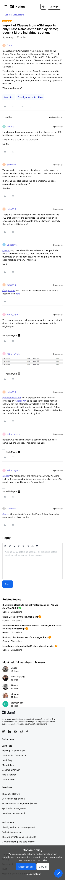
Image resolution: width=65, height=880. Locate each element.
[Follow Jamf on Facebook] (27, 731)
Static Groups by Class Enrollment (20, 616)
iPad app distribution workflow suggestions (25, 637)
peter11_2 (11, 209)
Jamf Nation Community (14, 755)
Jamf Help (7, 745)
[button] (6, 7)
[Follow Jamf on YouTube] (15, 731)
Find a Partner (9, 774)
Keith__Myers (13, 314)
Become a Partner (11, 770)
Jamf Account (9, 779)
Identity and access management (18, 827)
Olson (9, 45)
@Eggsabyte (8, 290)
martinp (10, 126)
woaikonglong (18, 676)
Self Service (8, 822)
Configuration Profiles (30, 97)
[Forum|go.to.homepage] (17, 6)
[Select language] (43, 7)
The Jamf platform (11, 794)
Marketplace (8, 765)
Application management (14, 808)
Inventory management (13, 813)
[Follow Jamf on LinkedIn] (9, 731)
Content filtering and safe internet (18, 841)
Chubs (14, 668)
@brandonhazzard (11, 397)
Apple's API (20, 400)
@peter (6, 250)
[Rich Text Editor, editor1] (32, 564)
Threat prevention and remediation (19, 837)
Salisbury (11, 164)
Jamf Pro (9, 97)
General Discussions (14, 14)
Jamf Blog (7, 760)
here (18, 293)
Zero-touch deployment (13, 798)
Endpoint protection (11, 832)
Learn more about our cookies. (33, 860)
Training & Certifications (13, 750)
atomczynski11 (18, 702)
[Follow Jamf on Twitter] (3, 731)
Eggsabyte (12, 245)
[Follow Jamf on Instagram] (21, 731)
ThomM (14, 685)
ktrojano (15, 694)
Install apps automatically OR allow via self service (28, 646)
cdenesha (11, 508)
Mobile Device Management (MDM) (19, 803)
